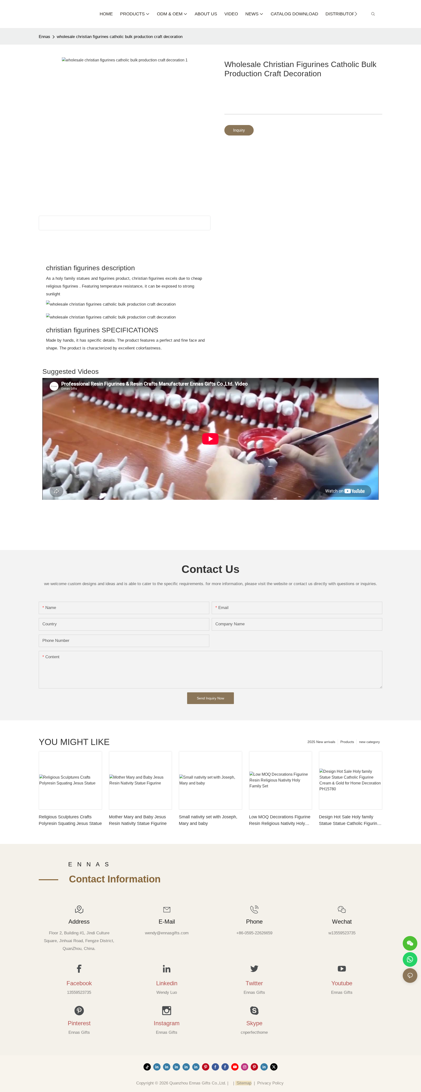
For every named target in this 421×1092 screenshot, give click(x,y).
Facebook (79, 983)
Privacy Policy (270, 1083)
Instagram (167, 1023)
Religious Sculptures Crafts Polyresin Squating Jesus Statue (70, 820)
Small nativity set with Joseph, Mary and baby (208, 820)
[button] (355, 14)
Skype (254, 1023)
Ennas (44, 36)
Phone (254, 921)
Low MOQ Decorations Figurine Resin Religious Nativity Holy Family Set (279, 820)
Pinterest (79, 1023)
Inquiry (239, 130)
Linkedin (166, 983)
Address (79, 921)
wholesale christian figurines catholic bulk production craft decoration (119, 36)
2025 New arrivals (321, 742)
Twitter (254, 983)
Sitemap (243, 1083)
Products (347, 742)
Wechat (342, 921)
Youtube (341, 983)
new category (369, 742)
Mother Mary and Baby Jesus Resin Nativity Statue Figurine (138, 820)
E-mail (167, 921)
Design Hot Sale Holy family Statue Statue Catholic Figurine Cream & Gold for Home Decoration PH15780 (349, 820)
